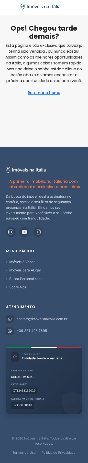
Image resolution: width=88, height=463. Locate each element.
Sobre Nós (17, 287)
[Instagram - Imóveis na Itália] (11, 232)
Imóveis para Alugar (25, 270)
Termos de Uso (24, 452)
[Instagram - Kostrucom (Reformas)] (38, 232)
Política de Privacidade (59, 452)
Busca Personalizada (26, 279)
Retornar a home (44, 92)
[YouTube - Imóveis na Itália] (24, 232)
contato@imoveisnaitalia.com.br (42, 319)
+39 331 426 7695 (32, 331)
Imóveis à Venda (22, 262)
